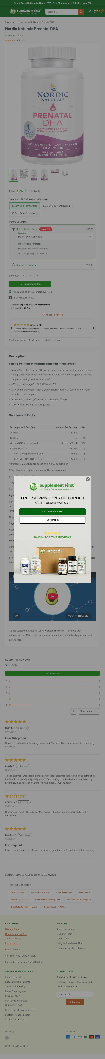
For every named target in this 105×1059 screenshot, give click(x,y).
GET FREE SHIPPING (52, 512)
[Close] (88, 479)
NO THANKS (52, 520)
